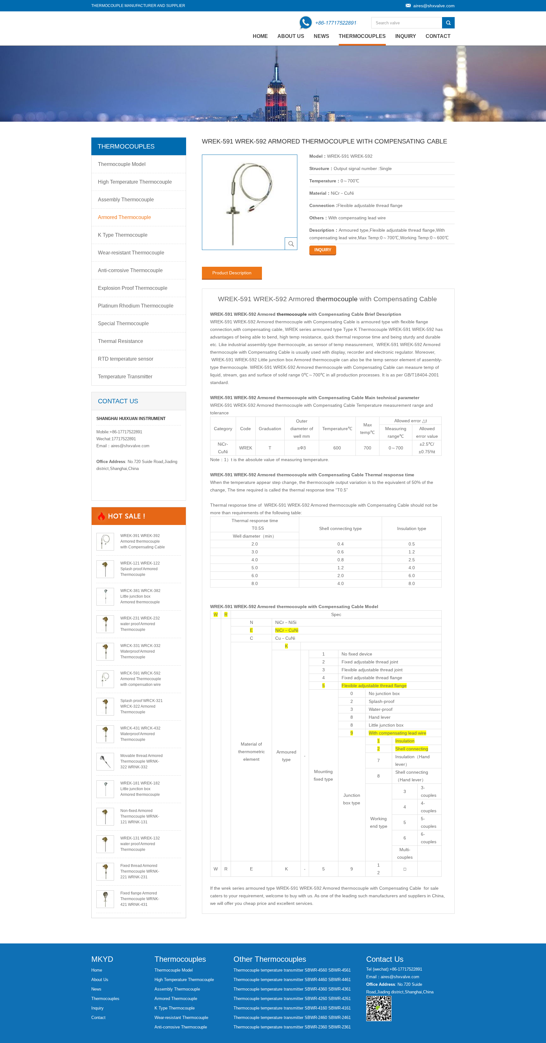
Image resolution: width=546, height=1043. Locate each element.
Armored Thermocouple (124, 217)
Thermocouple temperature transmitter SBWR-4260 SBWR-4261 (292, 998)
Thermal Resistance (120, 341)
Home (96, 970)
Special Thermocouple (123, 323)
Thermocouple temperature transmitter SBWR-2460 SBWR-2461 (292, 1017)
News (321, 36)
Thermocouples (362, 36)
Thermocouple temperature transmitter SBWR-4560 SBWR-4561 (292, 970)
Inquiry (405, 36)
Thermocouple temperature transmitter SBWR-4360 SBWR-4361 (292, 989)
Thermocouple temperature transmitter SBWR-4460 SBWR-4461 (292, 979)
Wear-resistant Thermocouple (131, 252)
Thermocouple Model (122, 164)
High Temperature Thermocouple (135, 182)
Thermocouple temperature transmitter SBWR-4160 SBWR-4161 (292, 1008)
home (260, 36)
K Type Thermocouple (123, 235)
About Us (290, 36)
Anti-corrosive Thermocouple (130, 270)
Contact (438, 36)
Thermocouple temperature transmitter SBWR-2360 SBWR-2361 (292, 1027)
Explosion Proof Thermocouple (132, 288)
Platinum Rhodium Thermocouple (135, 305)
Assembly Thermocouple (126, 199)
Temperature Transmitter (125, 376)
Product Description (232, 272)
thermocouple (337, 298)
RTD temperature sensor (125, 359)
